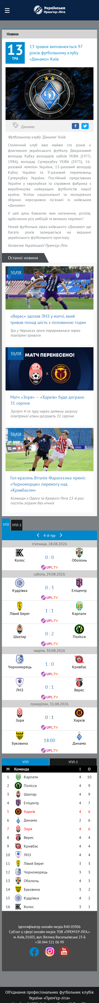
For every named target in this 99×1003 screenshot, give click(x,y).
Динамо (28, 126)
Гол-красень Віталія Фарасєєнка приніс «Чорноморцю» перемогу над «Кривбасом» (48, 484)
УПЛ (6, 524)
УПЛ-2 (16, 525)
